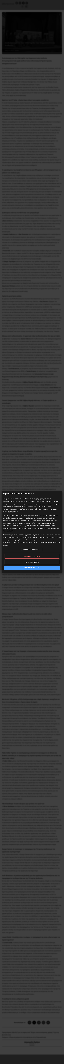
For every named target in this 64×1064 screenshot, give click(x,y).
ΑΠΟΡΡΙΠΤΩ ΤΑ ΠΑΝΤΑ (32, 556)
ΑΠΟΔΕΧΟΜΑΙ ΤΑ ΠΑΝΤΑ (32, 568)
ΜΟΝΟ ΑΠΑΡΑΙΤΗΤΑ (32, 562)
